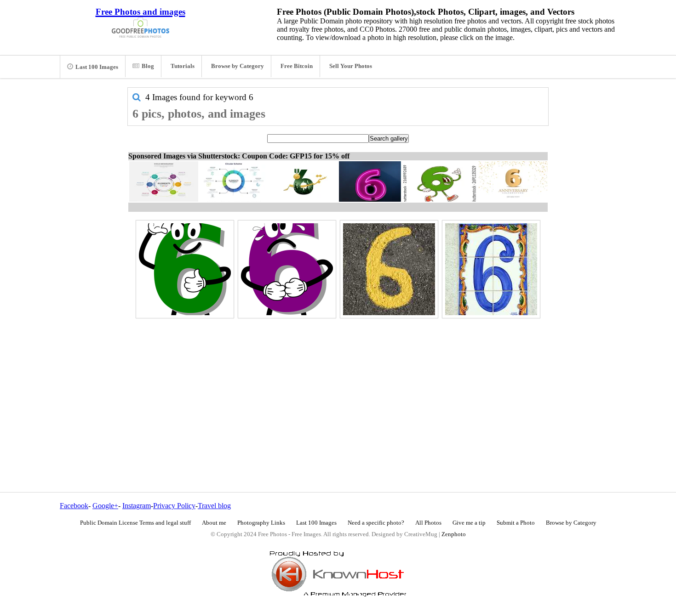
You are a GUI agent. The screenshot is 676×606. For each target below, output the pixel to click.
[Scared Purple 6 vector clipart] (287, 269)
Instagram (136, 506)
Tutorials (183, 66)
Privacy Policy (174, 506)
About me (214, 523)
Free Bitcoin (297, 66)
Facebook (74, 506)
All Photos (428, 523)
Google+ (105, 506)
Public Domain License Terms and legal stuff (135, 523)
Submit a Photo (516, 523)
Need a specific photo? (376, 523)
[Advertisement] (338, 385)
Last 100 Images (96, 67)
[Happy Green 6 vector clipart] (185, 269)
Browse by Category (237, 66)
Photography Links (261, 523)
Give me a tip (469, 523)
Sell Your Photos (350, 66)
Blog (148, 66)
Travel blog (214, 506)
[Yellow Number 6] (389, 269)
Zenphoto (453, 534)
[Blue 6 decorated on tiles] (491, 269)
